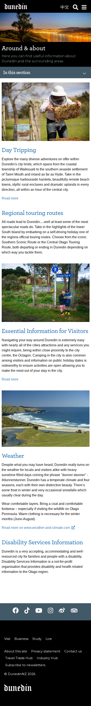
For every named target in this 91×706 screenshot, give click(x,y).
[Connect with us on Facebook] (15, 612)
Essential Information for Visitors (45, 331)
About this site (15, 651)
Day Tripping (19, 150)
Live (49, 639)
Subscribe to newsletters (25, 665)
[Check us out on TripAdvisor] (74, 612)
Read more (10, 198)
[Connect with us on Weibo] (62, 612)
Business (21, 639)
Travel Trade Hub (19, 658)
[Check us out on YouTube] (38, 612)
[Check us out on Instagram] (50, 612)
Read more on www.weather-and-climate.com (36, 527)
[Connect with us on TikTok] (27, 612)
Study (36, 639)
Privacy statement (45, 651)
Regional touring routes (32, 213)
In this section (16, 72)
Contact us (73, 651)
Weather (13, 456)
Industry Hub (47, 658)
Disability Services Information (42, 542)
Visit (7, 639)
